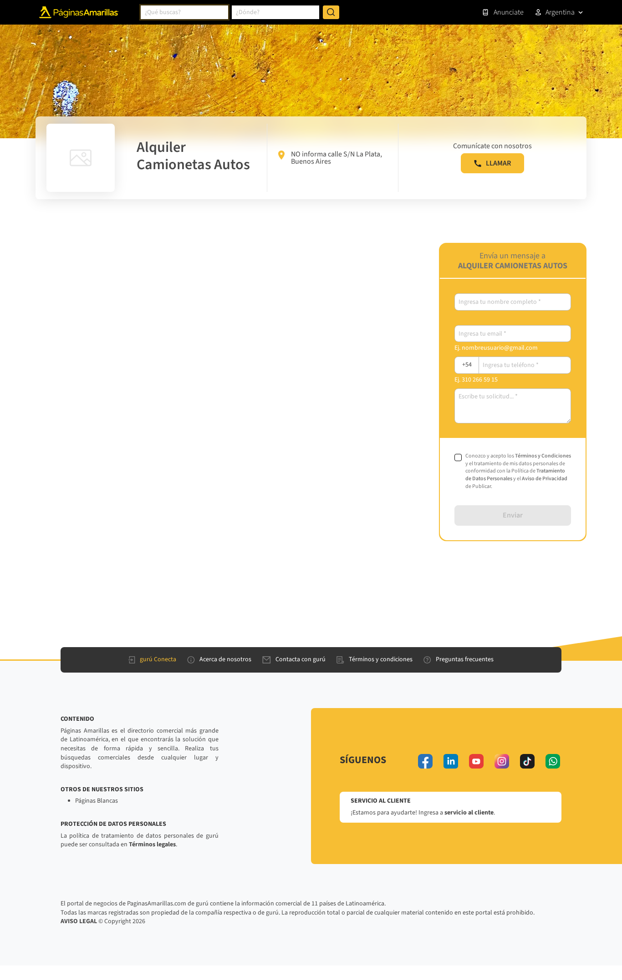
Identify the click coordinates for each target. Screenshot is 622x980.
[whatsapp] (553, 761)
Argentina (560, 12)
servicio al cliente (469, 812)
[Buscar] (331, 12)
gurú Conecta (158, 659)
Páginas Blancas (96, 800)
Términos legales (152, 844)
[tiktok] (527, 761)
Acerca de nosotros (225, 659)
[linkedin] (451, 761)
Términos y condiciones (381, 659)
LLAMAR (498, 163)
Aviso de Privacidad (544, 478)
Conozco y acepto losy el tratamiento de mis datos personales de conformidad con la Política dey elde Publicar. (518, 471)
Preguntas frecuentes (465, 659)
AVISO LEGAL (79, 921)
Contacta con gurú (300, 659)
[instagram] (502, 761)
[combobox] (184, 12)
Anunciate (509, 12)
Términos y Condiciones (543, 456)
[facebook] (425, 761)
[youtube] (476, 761)
